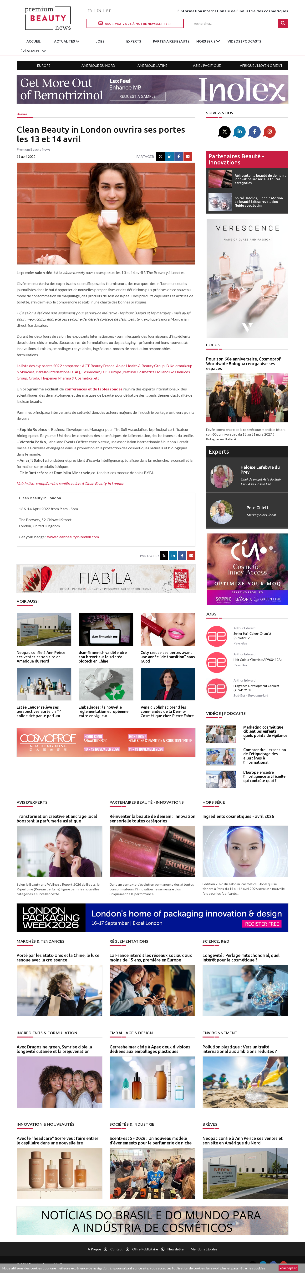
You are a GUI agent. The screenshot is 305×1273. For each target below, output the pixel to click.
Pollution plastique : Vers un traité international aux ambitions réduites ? (240, 1049)
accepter (290, 1268)
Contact (116, 1249)
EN (99, 11)
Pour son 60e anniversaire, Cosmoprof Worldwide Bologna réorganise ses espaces (243, 363)
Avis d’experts (32, 802)
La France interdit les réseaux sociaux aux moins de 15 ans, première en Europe (151, 957)
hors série (206, 41)
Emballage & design (131, 1032)
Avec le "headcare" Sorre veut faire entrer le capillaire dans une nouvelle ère (57, 1140)
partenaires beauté (171, 41)
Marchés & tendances (41, 941)
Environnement (220, 1032)
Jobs (211, 614)
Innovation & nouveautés (46, 1124)
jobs (100, 41)
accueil (33, 41)
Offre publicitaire (145, 1249)
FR (90, 11)
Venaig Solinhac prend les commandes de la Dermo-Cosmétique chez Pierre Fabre (167, 711)
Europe (44, 65)
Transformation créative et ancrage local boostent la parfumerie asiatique (57, 818)
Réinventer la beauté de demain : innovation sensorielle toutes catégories (152, 818)
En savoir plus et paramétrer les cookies (235, 1268)
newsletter (176, 1249)
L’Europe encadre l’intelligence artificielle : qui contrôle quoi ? (265, 776)
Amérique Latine (152, 65)
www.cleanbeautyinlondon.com (73, 536)
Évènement (31, 51)
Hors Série (214, 802)
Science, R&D (216, 941)
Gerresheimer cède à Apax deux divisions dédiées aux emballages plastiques (150, 1049)
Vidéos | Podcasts (244, 41)
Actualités (65, 41)
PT (108, 11)
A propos (95, 1249)
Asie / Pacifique (207, 65)
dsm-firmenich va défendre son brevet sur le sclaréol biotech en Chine (103, 656)
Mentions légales (204, 1249)
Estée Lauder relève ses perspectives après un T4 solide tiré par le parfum (39, 711)
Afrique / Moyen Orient (261, 65)
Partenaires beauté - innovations (236, 159)
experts (133, 41)
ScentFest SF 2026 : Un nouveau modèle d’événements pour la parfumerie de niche (151, 1140)
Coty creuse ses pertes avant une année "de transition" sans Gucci (168, 656)
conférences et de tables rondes (94, 389)
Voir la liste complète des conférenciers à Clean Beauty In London (70, 483)
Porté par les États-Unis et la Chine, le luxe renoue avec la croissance (58, 957)
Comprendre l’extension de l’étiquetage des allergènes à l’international (264, 756)
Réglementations (129, 941)
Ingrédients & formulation (47, 1032)
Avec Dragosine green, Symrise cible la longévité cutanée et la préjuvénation (54, 1049)
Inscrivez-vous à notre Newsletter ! (137, 23)
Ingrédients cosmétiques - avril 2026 (238, 816)
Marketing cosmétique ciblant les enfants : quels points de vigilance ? (265, 733)
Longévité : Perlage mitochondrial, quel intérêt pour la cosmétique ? (241, 957)
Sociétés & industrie (132, 1124)
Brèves (22, 114)
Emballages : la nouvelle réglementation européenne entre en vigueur (103, 711)
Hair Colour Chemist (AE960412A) (258, 660)
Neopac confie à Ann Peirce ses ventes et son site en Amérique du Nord (41, 656)
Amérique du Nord (98, 65)
